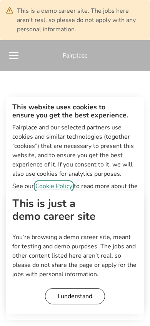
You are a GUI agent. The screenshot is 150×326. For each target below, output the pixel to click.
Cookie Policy (53, 186)
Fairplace (75, 55)
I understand (75, 296)
